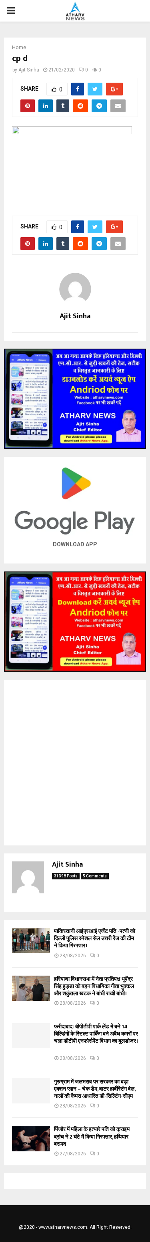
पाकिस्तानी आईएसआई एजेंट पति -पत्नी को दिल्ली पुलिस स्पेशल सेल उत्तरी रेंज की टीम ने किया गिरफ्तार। (94, 938)
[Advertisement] (75, 762)
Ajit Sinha (28, 70)
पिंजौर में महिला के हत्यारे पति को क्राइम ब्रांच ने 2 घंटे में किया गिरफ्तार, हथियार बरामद (92, 1136)
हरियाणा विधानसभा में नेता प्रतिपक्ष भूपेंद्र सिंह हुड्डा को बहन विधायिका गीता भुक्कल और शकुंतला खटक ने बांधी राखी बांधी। (94, 986)
